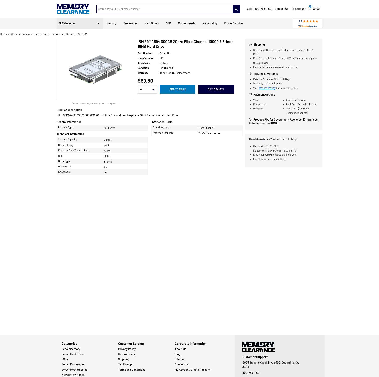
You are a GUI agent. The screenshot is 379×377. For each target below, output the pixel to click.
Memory (111, 23)
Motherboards (186, 23)
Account (300, 8)
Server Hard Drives (62, 34)
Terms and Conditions (131, 369)
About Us (180, 349)
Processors (130, 23)
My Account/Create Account (192, 369)
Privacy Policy (127, 349)
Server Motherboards (74, 369)
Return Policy (267, 88)
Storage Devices (20, 34)
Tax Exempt (125, 364)
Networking (209, 23)
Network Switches (73, 374)
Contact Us (281, 8)
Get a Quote (216, 89)
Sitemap (180, 359)
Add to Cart (177, 89)
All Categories (67, 23)
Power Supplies (233, 23)
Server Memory (71, 349)
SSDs (65, 359)
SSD (168, 23)
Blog (177, 354)
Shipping (123, 359)
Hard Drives (152, 23)
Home (4, 34)
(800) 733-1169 (262, 8)
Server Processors (73, 364)
